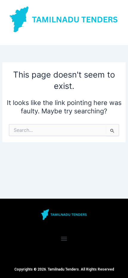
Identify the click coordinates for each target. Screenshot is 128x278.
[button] (64, 238)
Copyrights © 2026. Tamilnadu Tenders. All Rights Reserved (64, 269)
